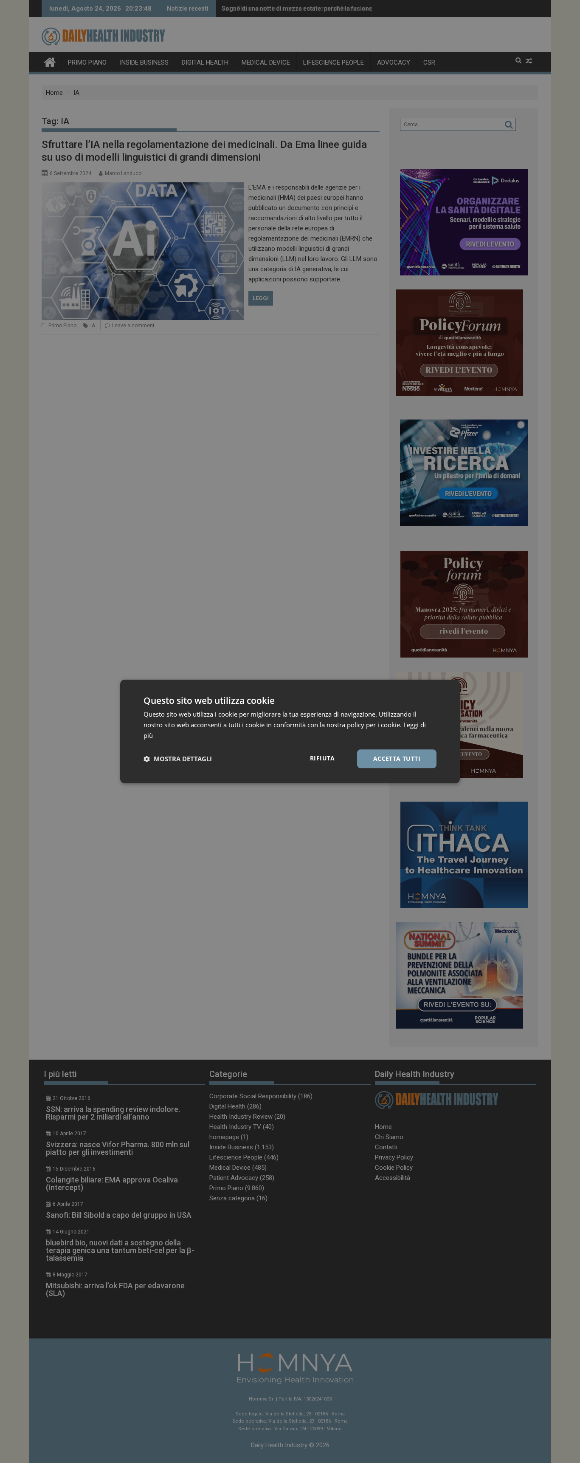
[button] (178, 758)
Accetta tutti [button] (396, 758)
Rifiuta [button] (322, 758)
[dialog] (290, 731)
